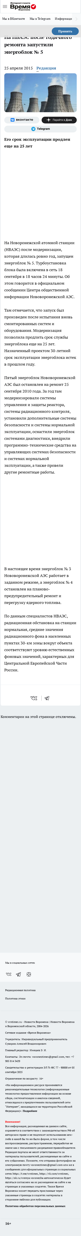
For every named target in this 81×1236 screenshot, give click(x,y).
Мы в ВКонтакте (13, 19)
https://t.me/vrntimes (25, 1173)
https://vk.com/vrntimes (53, 1173)
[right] (76, 19)
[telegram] (48, 698)
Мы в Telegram (40, 19)
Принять (65, 31)
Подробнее (30, 1111)
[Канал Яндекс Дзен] (59, 120)
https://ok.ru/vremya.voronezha (24, 1178)
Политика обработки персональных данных (35, 1206)
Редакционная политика (20, 990)
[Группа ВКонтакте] (21, 120)
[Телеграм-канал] (40, 129)
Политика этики (15, 998)
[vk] (34, 698)
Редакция (46, 68)
